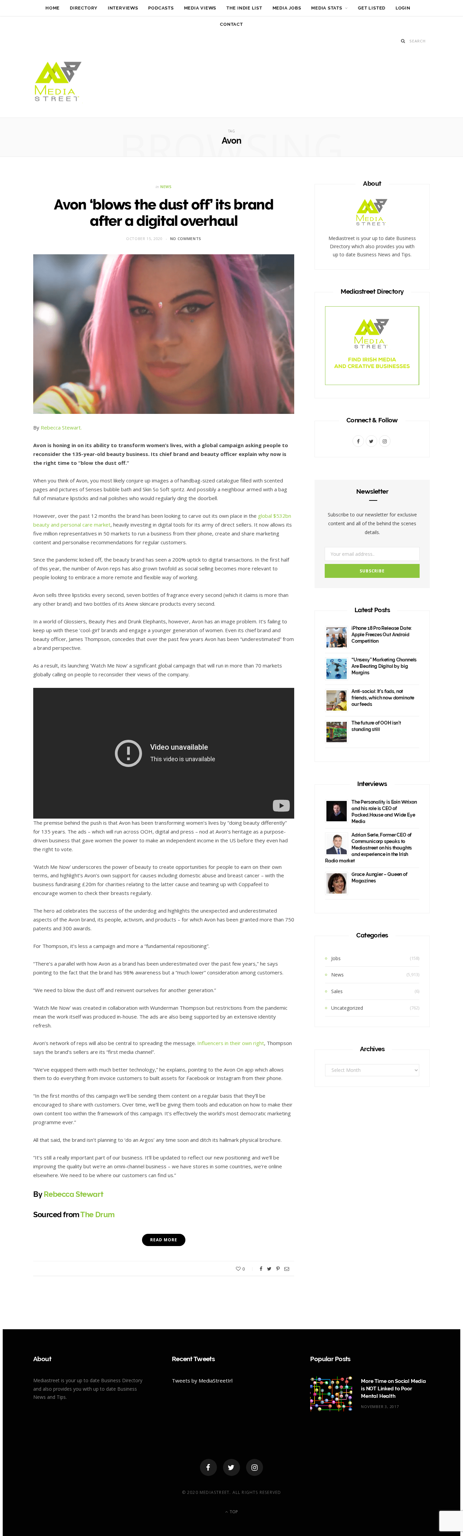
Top (233, 1512)
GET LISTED (371, 8)
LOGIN (403, 8)
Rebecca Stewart (73, 1194)
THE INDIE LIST (244, 8)
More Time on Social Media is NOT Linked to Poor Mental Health (393, 1388)
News (166, 186)
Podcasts (161, 8)
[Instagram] (254, 1467)
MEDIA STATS (326, 8)
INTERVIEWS (123, 8)
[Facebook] (208, 1467)
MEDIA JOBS (287, 8)
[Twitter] (231, 1467)
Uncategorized (347, 1008)
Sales (337, 991)
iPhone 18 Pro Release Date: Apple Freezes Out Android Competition (381, 634)
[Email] (286, 1268)
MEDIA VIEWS (200, 8)
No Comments (185, 238)
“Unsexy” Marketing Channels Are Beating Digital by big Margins (384, 666)
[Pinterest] (278, 1268)
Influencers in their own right (230, 1043)
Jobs (336, 958)
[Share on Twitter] (269, 1268)
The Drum (97, 1214)
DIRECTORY (84, 8)
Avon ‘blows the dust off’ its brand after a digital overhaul (164, 212)
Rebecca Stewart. (61, 427)
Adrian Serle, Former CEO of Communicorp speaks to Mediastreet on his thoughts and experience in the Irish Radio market (368, 847)
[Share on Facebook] (261, 1268)
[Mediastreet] (58, 83)
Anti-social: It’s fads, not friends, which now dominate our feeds (382, 698)
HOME (52, 8)
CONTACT (231, 24)
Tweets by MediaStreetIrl (202, 1380)
